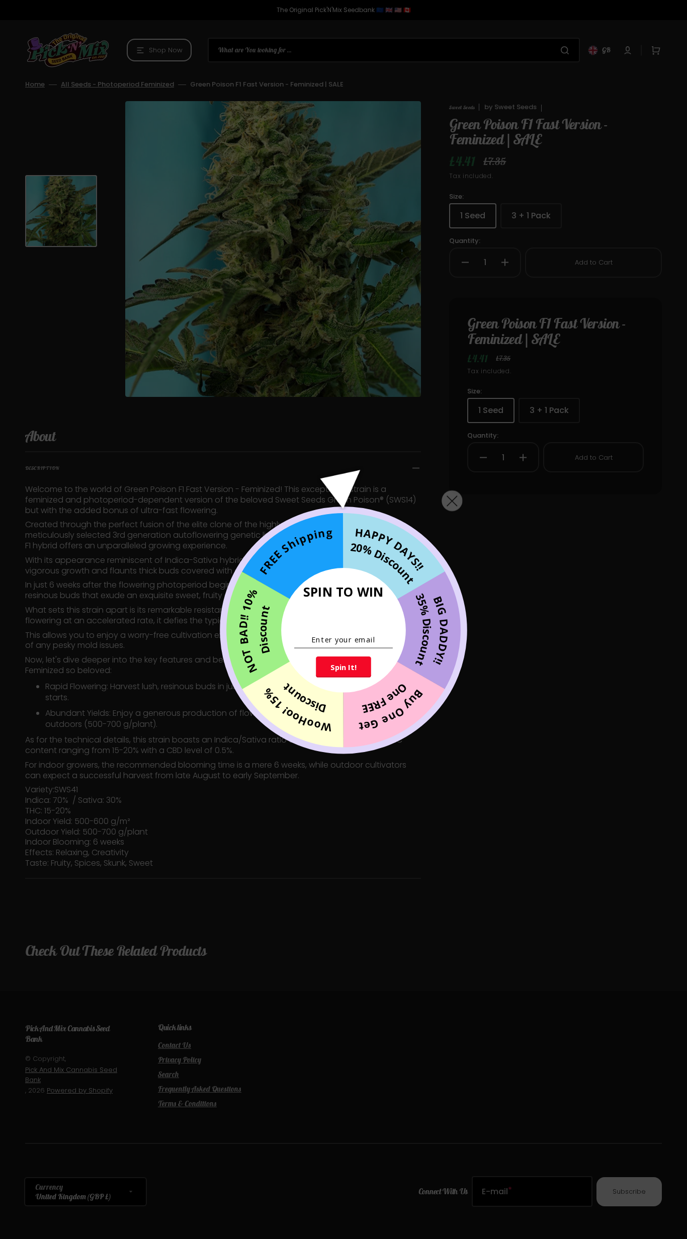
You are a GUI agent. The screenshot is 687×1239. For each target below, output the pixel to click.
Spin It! (343, 667)
